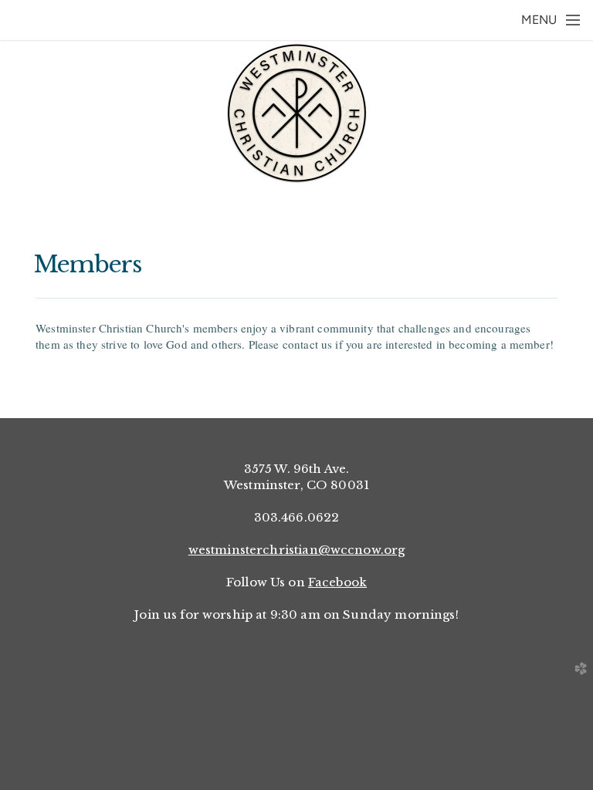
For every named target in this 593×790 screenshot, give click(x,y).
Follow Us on (296, 582)
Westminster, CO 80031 (296, 485)
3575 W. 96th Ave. (297, 468)
